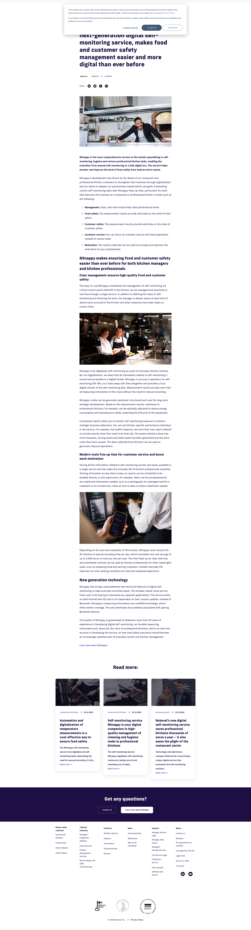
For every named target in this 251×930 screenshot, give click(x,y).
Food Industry (61, 853)
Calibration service (156, 861)
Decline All (172, 28)
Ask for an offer (182, 861)
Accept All (151, 28)
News (130, 828)
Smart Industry (62, 848)
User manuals (157, 867)
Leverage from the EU (185, 851)
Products (108, 828)
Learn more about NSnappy (137, 810)
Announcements (134, 833)
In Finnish (180, 866)
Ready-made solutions (61, 829)
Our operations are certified (184, 844)
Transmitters (109, 843)
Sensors (107, 853)
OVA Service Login (159, 855)
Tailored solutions (84, 829)
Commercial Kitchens (61, 836)
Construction (61, 843)
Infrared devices (110, 848)
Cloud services (86, 846)
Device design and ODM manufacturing (87, 863)
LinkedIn (108, 76)
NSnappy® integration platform (84, 837)
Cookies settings (130, 28)
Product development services (85, 853)
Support (155, 828)
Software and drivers (157, 873)
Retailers (179, 838)
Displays (107, 838)
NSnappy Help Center (158, 841)
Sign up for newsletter (132, 844)
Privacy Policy (168, 13)
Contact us (107, 810)
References (132, 838)
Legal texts (180, 856)
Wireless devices (111, 833)
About (178, 828)
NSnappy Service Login (159, 834)
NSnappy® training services (159, 848)
